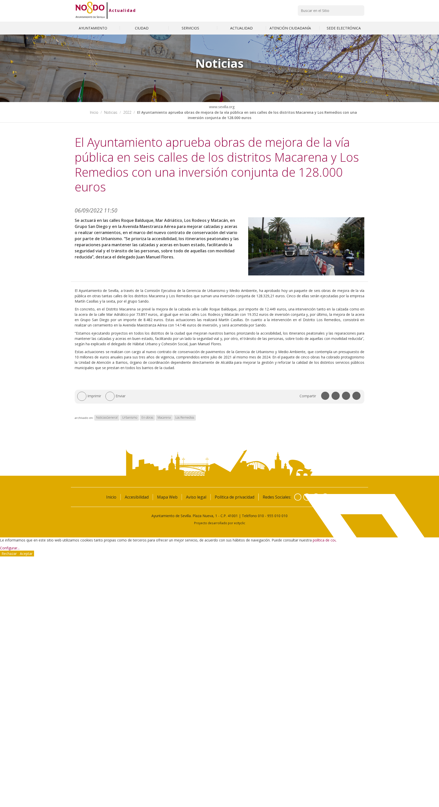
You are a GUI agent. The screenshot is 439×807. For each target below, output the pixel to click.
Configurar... (10, 548)
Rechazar (9, 553)
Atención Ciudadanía (291, 28)
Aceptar (26, 553)
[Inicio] (90, 10)
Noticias (110, 112)
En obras (147, 418)
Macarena (164, 418)
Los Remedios (184, 418)
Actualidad (122, 10)
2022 (127, 112)
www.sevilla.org (221, 106)
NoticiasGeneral (107, 418)
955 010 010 (277, 515)
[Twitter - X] (306, 497)
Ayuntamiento (93, 28)
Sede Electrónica (344, 28)
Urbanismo (129, 418)
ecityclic (239, 523)
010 (261, 515)
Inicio (94, 112)
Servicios (191, 28)
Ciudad (142, 28)
